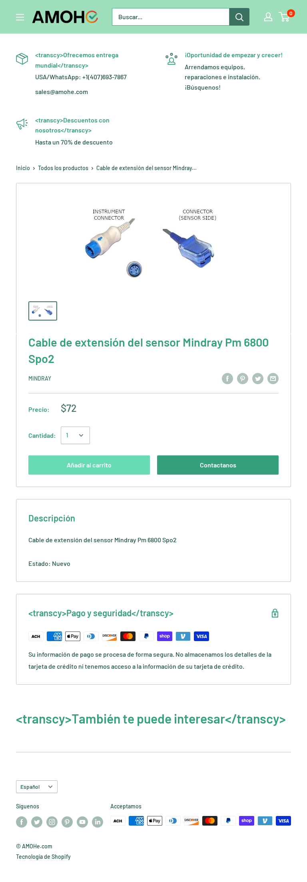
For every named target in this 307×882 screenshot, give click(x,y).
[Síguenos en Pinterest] (67, 821)
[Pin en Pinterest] (242, 378)
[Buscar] (239, 17)
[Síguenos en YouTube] (82, 821)
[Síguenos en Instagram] (52, 821)
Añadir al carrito (89, 465)
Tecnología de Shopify (43, 856)
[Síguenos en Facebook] (21, 821)
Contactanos (218, 465)
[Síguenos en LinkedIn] (97, 821)
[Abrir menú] (20, 17)
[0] (284, 17)
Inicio (23, 167)
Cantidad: (42, 435)
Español (30, 786)
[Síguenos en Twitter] (36, 821)
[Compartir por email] (273, 378)
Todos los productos (63, 167)
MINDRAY (39, 378)
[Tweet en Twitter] (257, 378)
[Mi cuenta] (268, 16)
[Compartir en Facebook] (227, 378)
